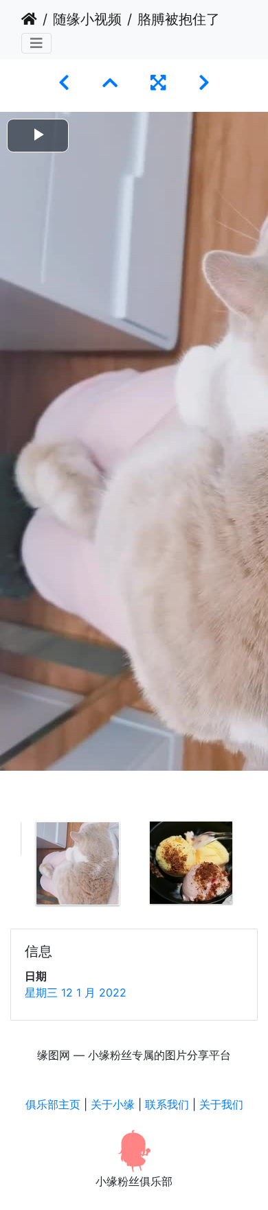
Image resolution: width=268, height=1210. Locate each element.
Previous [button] (10, 866)
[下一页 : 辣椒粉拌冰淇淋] (204, 82)
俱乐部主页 (52, 1104)
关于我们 (221, 1104)
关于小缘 (113, 1104)
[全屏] (158, 82)
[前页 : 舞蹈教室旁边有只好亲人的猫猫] (64, 82)
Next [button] (258, 866)
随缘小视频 (87, 19)
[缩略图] (110, 82)
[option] (77, 863)
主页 (29, 19)
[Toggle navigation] (36, 43)
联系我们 (167, 1104)
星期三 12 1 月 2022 (75, 992)
